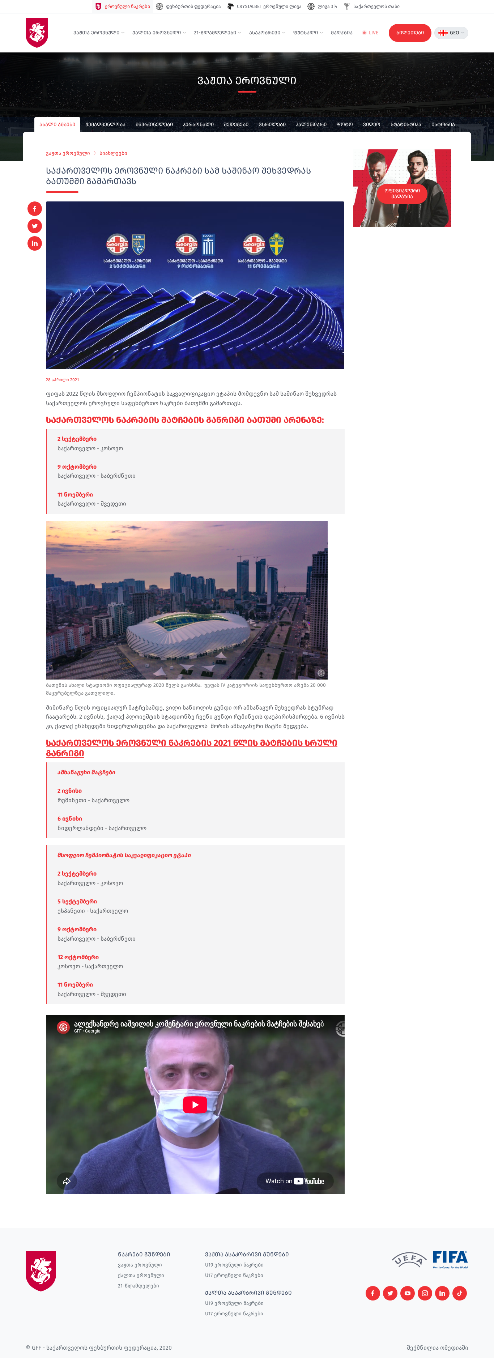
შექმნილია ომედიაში (437, 1347)
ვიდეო (371, 125)
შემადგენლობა (105, 125)
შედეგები (236, 125)
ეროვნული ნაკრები (127, 6)
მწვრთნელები (154, 125)
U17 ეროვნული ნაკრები (234, 1275)
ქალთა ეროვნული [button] (156, 33)
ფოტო (345, 125)
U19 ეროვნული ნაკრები (234, 1265)
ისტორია (443, 125)
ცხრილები (272, 125)
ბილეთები (410, 33)
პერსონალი (198, 125)
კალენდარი (311, 125)
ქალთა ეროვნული (141, 1275)
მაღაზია (342, 33)
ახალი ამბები (57, 125)
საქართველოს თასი (376, 6)
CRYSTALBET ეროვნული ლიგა (269, 6)
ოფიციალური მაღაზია (402, 194)
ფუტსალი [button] (305, 33)
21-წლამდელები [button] (215, 33)
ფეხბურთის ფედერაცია (193, 6)
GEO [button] (454, 33)
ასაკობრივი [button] (264, 33)
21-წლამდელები (138, 1286)
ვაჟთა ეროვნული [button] (96, 33)
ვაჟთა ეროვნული (68, 153)
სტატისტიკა (406, 125)
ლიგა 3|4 (327, 6)
